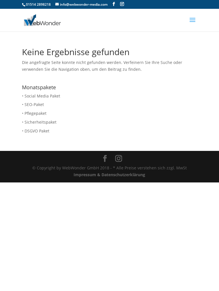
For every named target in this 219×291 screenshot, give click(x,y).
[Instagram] (122, 4)
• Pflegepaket (34, 113)
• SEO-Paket (33, 104)
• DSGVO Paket (35, 131)
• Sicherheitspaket (39, 122)
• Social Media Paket (41, 96)
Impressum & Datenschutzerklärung (109, 174)
